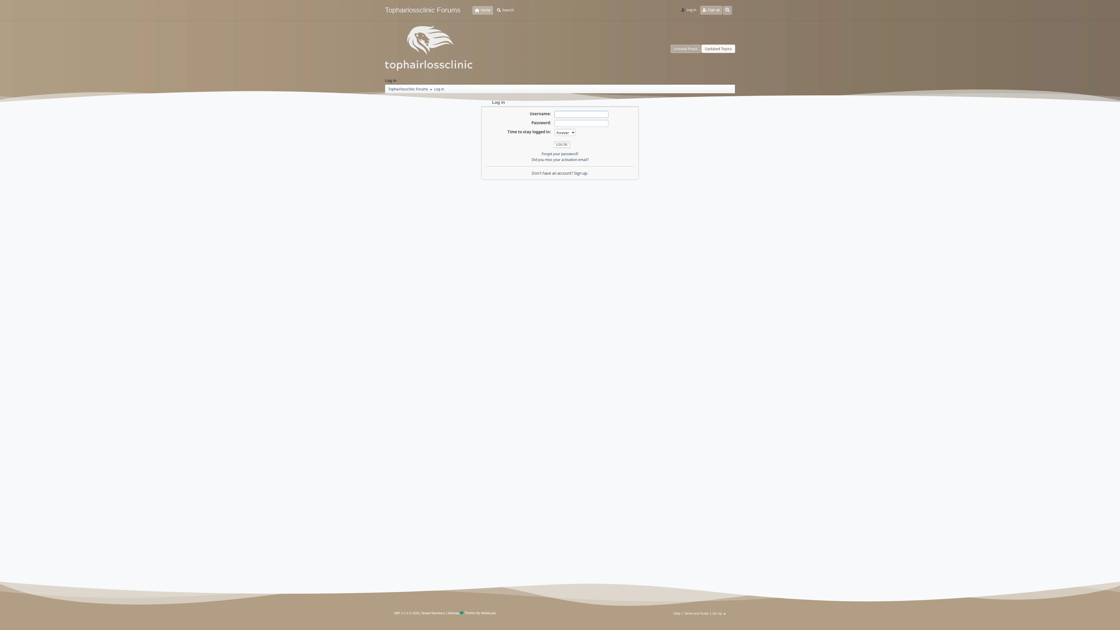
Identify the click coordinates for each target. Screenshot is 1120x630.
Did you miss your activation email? (560, 159)
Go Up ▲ (719, 613)
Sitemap (453, 613)
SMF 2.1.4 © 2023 (406, 613)
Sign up (580, 173)
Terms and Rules (696, 613)
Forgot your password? (560, 153)
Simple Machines (433, 613)
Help (676, 613)
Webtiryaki (488, 613)
